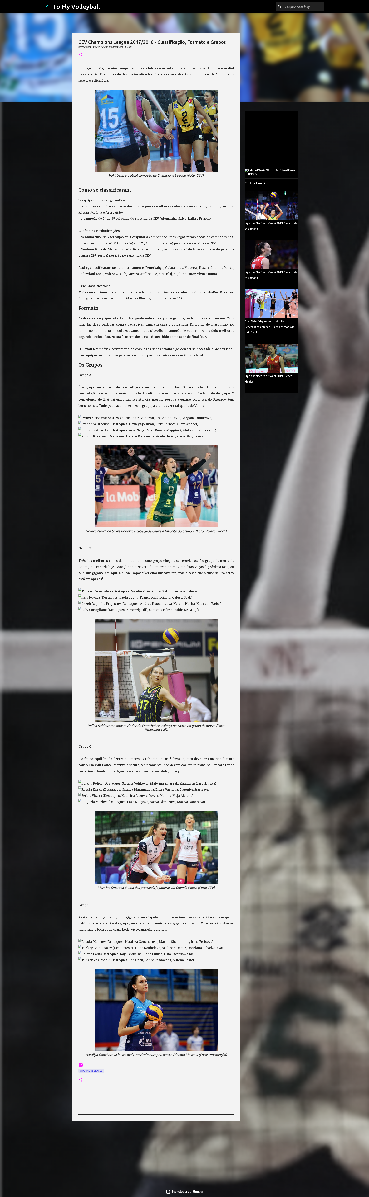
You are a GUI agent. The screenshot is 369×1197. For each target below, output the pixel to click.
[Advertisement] (156, 1153)
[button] (80, 54)
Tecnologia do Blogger (187, 1191)
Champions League (91, 1070)
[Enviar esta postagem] (80, 1066)
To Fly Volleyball (76, 6)
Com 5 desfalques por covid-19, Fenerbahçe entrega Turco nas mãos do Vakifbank (270, 327)
